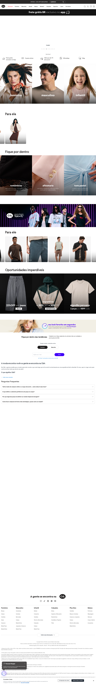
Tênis (52, 623)
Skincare (90, 617)
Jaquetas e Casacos (21, 626)
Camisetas (18, 611)
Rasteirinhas (54, 617)
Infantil (30, 6)
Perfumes (90, 611)
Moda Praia (4, 626)
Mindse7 (42, 6)
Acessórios (90, 623)
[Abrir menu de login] (88, 6)
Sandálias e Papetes (56, 620)
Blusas (2, 611)
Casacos (3, 623)
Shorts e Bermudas (38, 620)
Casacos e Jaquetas (75, 617)
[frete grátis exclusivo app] (48, 15)
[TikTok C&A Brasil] (44, 601)
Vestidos (3, 617)
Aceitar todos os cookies (78, 680)
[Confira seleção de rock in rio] (48, 226)
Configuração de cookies (64, 680)
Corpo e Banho (91, 620)
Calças (2, 614)
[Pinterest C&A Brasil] (48, 601)
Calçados (48, 6)
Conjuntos (36, 614)
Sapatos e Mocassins (56, 614)
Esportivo (55, 6)
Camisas (18, 614)
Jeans (61, 6)
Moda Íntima (4, 629)
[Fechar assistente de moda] (25, 663)
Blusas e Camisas (74, 614)
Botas (52, 611)
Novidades (68, 6)
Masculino (24, 6)
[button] (85, 6)
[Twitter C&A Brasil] (51, 601)
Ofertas (9, 6)
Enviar (59, 354)
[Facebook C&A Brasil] (55, 601)
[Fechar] (93, 680)
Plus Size (73, 608)
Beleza (36, 6)
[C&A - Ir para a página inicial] (3, 6)
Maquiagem (90, 614)
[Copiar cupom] (63, 2)
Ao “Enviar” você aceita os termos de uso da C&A (48, 358)
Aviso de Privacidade (25, 682)
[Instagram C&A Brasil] (41, 601)
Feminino (17, 6)
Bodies (35, 611)
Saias (2, 620)
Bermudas (18, 617)
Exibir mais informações (47, 635)
